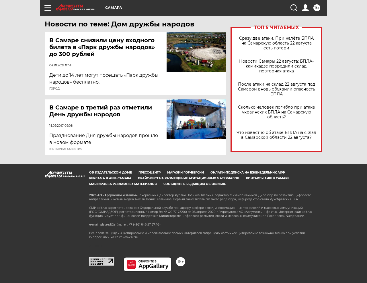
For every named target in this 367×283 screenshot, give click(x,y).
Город (54, 88)
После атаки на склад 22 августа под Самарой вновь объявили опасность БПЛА (276, 89)
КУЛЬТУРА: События (65, 149)
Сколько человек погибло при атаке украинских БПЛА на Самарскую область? (276, 112)
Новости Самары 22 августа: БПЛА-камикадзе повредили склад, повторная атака (276, 66)
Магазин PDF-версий (185, 172)
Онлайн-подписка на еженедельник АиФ (247, 172)
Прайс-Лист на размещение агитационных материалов (188, 178)
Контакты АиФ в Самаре (267, 178)
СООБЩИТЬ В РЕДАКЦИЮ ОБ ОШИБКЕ (194, 184)
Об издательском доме (110, 172)
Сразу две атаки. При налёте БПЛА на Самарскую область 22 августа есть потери (276, 43)
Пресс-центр (149, 172)
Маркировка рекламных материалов (123, 184)
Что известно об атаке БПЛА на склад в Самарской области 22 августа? (276, 135)
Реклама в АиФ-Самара (110, 178)
